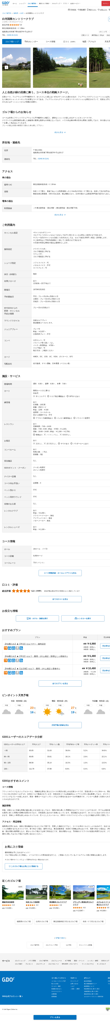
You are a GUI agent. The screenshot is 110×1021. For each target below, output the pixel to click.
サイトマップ (74, 981)
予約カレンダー (31, 42)
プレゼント (29, 964)
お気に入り (103, 9)
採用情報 (54, 996)
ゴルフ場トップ (12, 42)
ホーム (15, 3)
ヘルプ (72, 986)
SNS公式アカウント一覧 (11, 996)
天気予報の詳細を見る (60, 725)
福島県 (16, 13)
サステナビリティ (56, 991)
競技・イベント (79, 960)
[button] (6, 67)
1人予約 (68, 945)
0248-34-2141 (12, 35)
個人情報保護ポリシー (90, 983)
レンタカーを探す (84, 618)
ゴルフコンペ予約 (52, 945)
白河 (21, 13)
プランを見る (55, 1017)
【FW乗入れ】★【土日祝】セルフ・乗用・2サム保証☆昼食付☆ (32, 669)
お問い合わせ (74, 983)
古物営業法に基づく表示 (91, 991)
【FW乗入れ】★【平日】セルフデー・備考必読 (25, 644)
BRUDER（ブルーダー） (70, 964)
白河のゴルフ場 (42, 921)
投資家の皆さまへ (56, 989)
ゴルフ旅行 (18, 964)
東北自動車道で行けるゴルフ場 (65, 921)
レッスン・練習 (93, 960)
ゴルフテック (40, 964)
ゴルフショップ (20, 960)
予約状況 (73, 9)
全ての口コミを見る (60, 599)
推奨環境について (89, 986)
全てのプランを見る (60, 683)
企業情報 (54, 994)
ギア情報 (68, 960)
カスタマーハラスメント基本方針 (93, 996)
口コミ (69, 42)
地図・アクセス (89, 42)
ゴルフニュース (56, 960)
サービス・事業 (55, 986)
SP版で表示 (60, 938)
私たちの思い (55, 983)
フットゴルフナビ (88, 964)
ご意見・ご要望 (74, 989)
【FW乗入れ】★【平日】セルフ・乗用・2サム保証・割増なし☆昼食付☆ (36, 656)
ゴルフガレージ (53, 964)
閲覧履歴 (83, 9)
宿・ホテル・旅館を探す (38, 618)
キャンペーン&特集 (85, 945)
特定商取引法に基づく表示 (91, 989)
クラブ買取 (32, 960)
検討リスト (92, 9)
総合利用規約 (88, 981)
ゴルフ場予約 (6, 13)
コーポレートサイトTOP (58, 981)
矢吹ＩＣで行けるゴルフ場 (93, 921)
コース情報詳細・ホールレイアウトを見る (60, 573)
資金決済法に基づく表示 (91, 994)
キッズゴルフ (101, 964)
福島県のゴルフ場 (24, 921)
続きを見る (59, 132)
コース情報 (50, 42)
